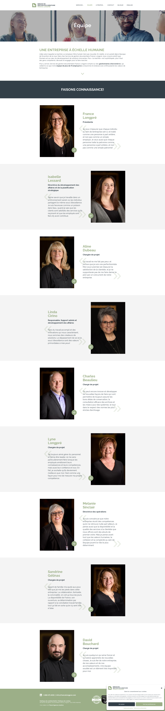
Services (79, 5)
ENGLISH (130, 5)
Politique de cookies (128, 708)
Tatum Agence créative (56, 705)
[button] (161, 688)
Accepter (122, 704)
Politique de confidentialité (140, 708)
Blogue (120, 5)
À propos (99, 5)
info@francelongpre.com (66, 695)
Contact (110, 5)
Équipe (89, 5)
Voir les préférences (149, 704)
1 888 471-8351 (48, 695)
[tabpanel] (82, 26)
